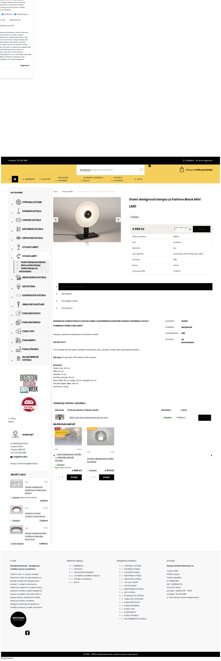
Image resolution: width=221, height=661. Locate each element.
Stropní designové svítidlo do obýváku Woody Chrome (68, 457)
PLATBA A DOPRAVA (118, 179)
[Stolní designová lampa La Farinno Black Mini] (87, 219)
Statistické (8, 14)
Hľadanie (85, 169)
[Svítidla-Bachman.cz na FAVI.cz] (28, 404)
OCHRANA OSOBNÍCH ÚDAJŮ (93, 179)
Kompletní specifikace (73, 286)
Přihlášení (190, 160)
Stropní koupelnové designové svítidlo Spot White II (35, 490)
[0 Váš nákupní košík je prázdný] (196, 170)
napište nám (20, 456)
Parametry (67, 308)
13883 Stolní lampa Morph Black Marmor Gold (88, 417)
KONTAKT (46, 179)
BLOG (139, 179)
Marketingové (22, 14)
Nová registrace (205, 160)
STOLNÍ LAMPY (67, 191)
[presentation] (55, 219)
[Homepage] (15, 179)
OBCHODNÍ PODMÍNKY (63, 179)
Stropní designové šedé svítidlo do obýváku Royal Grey (35, 536)
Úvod (55, 191)
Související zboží (70, 300)
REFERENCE (30, 179)
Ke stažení (67, 293)
